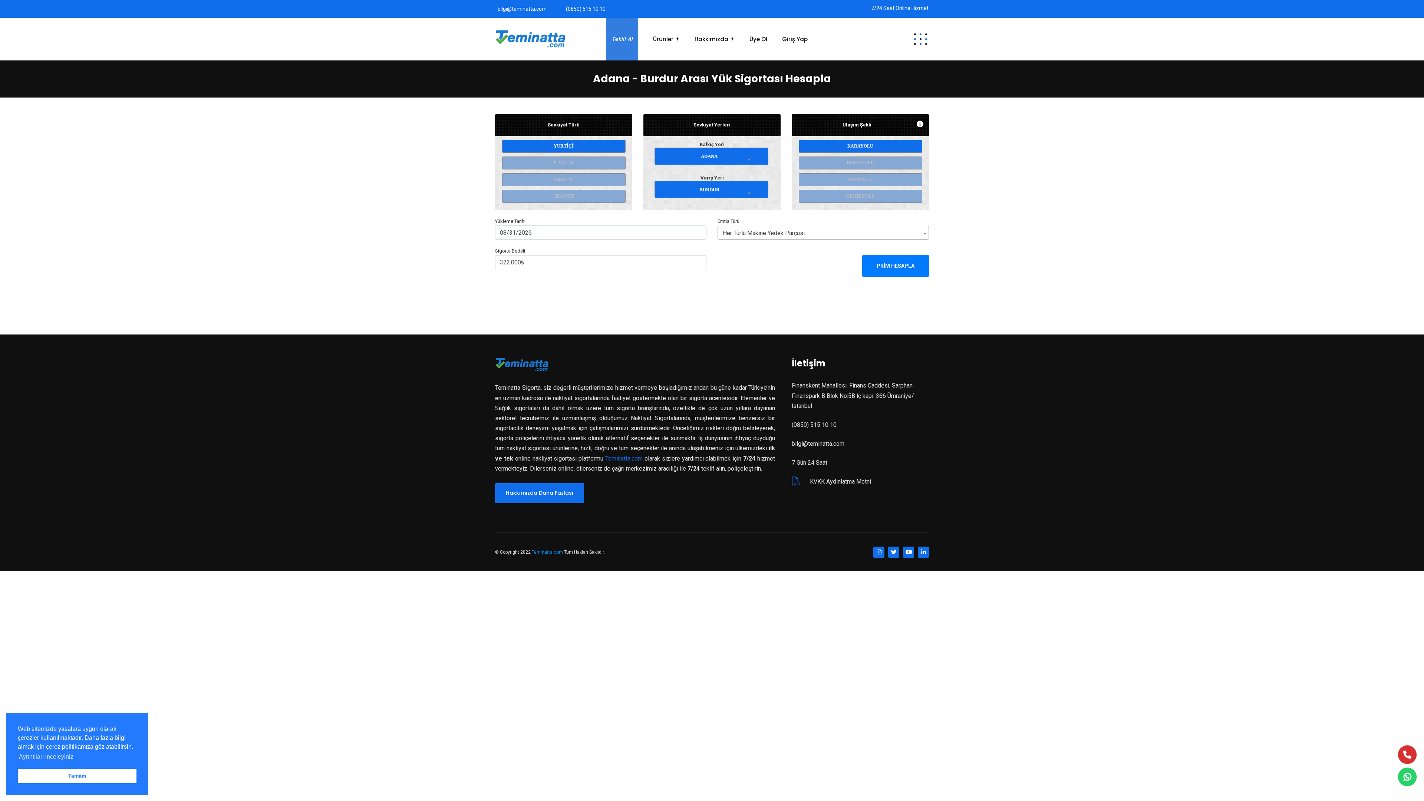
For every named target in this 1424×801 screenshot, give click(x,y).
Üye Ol (758, 39)
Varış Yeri (712, 178)
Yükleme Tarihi (510, 221)
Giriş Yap (795, 39)
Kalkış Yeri (712, 144)
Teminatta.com (624, 458)
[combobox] (711, 155)
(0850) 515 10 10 (586, 9)
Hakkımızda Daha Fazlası (539, 493)
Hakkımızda (711, 39)
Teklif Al (622, 39)
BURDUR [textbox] (709, 189)
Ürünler (663, 39)
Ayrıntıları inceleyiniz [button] (46, 757)
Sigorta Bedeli (510, 251)
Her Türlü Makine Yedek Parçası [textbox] (764, 233)
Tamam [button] (77, 776)
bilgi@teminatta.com (522, 9)
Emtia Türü (728, 221)
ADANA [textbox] (709, 156)
